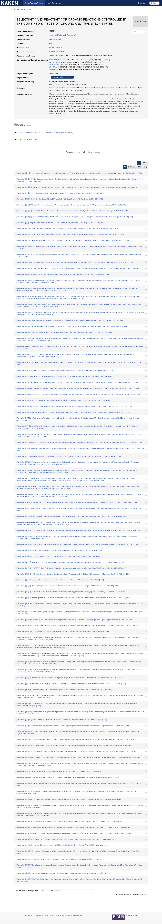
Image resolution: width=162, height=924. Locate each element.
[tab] (82, 152)
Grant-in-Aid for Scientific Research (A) (62, 35)
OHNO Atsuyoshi (55, 60)
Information (29, 915)
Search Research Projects (34, 3)
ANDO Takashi (54, 67)
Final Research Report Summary (59, 133)
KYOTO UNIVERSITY (56, 51)
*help (32, 82)
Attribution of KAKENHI (74, 915)
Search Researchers (53, 3)
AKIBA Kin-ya (53, 69)
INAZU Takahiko (54, 62)
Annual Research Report (30, 133)
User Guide (39, 915)
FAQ (46, 915)
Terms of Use (59, 915)
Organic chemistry (55, 47)
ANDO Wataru (54, 64)
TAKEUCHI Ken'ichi (56, 55)
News (51, 915)
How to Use (142, 3)
